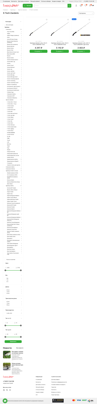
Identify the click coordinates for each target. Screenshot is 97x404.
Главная (5, 10)
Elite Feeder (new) (11, 236)
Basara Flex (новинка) (12, 44)
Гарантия (53, 387)
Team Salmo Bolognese (12, 243)
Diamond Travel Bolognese (13, 222)
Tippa (8, 146)
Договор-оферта (55, 379)
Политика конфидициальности (59, 382)
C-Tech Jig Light (11, 115)
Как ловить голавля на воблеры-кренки (17, 352)
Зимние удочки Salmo (12, 159)
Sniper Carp (10, 193)
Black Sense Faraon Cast (13, 52)
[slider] (5, 270)
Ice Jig (8, 136)
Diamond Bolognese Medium (13, 217)
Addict (8, 33)
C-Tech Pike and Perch (12, 113)
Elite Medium (10, 247)
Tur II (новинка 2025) (12, 175)
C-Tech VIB (9, 121)
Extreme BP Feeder (11, 188)
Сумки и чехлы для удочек (13, 165)
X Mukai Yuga (10, 92)
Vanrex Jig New (10, 71)
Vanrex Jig (9, 69)
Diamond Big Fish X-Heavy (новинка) (13, 225)
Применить (13, 341)
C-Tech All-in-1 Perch (12, 102)
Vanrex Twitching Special (13, 78)
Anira (8, 37)
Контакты (14, 1)
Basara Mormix (10, 46)
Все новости (19, 348)
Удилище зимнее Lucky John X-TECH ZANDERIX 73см (38, 43)
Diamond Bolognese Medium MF (13, 211)
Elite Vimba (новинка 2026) (13, 234)
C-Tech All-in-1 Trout (11, 104)
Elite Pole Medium (11, 251)
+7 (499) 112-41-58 (89, 1)
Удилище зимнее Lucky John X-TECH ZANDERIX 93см (60, 43)
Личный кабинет (35, 1)
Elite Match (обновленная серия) (13, 241)
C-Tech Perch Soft (11, 109)
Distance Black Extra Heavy (13, 182)
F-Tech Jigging (10, 128)
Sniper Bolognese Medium (13, 195)
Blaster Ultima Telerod (12, 190)
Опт (63, 1)
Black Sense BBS (11, 54)
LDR (8, 142)
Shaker (8, 149)
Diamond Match (11, 209)
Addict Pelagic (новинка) (13, 35)
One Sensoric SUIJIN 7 (12, 88)
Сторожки (9, 163)
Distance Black (10, 180)
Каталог (29, 5)
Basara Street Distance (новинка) (12, 42)
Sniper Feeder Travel (11, 201)
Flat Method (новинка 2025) (12, 177)
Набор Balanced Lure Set (13, 155)
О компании (6, 1)
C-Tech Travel (10, 119)
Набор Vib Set (10, 157)
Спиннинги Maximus (12, 98)
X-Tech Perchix (10, 134)
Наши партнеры (55, 394)
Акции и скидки (56, 1)
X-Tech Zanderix (11, 132)
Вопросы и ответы (56, 392)
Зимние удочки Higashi (12, 161)
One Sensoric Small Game (13, 90)
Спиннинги (8, 29)
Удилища (12, 10)
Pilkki (8, 138)
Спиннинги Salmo (11, 94)
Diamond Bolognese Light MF (13, 215)
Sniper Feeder (10, 191)
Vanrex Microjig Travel (12, 77)
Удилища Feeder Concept (12, 170)
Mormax (9, 144)
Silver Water (10, 184)
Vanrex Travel (10, 65)
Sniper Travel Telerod (12, 197)
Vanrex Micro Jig (11, 61)
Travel (8, 140)
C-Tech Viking (10, 117)
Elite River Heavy (11, 249)
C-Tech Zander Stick (11, 127)
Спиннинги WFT (11, 96)
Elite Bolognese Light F (12, 245)
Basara (8, 56)
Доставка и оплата (23, 1)
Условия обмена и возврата (58, 384)
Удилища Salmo (10, 185)
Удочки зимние (22, 10)
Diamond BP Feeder (11, 205)
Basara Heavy (10, 48)
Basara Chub (10, 50)
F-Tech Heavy (10, 130)
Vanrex (8, 63)
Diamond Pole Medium (12, 227)
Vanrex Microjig (10, 75)
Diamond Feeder (11, 207)
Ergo (8, 148)
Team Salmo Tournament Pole (13, 254)
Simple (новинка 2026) (12, 173)
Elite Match (9, 238)
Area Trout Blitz (10, 31)
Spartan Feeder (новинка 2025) (13, 232)
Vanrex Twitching (11, 80)
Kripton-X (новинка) (12, 84)
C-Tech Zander (10, 106)
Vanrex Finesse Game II (12, 59)
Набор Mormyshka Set (12, 153)
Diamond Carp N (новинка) (13, 203)
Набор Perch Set (11, 151)
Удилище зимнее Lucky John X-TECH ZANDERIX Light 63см (81, 43)
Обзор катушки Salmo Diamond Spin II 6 (17, 365)
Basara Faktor (10, 57)
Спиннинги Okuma (10, 169)
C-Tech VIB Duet (11, 125)
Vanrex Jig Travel (11, 73)
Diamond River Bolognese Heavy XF (13, 220)
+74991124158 (8, 381)
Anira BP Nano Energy (12, 39)
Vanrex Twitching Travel (12, 82)
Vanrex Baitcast (11, 67)
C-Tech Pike (9, 111)
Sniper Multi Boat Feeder (12, 199)
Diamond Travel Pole (12, 229)
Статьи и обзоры (46, 1)
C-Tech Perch (10, 107)
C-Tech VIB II (10, 123)
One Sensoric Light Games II (13, 86)
